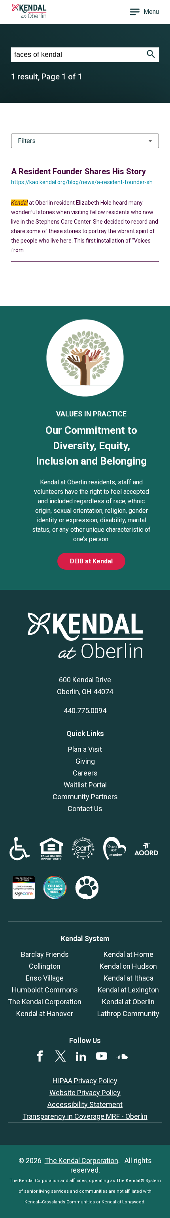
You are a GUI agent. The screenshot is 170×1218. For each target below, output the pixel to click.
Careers (85, 773)
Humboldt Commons (45, 990)
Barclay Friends (45, 954)
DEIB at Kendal (91, 561)
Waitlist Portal (85, 785)
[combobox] (77, 54)
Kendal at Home (128, 954)
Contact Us (85, 808)
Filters (27, 141)
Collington (44, 966)
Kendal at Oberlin (128, 1002)
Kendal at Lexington (128, 990)
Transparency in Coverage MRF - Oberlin (85, 1116)
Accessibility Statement (85, 1104)
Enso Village (45, 978)
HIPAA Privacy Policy (85, 1081)
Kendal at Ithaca (128, 978)
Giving (85, 761)
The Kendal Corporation (44, 1002)
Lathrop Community (128, 1013)
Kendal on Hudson (128, 966)
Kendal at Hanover (44, 1013)
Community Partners (85, 797)
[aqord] (146, 853)
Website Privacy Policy (85, 1092)
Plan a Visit (85, 749)
